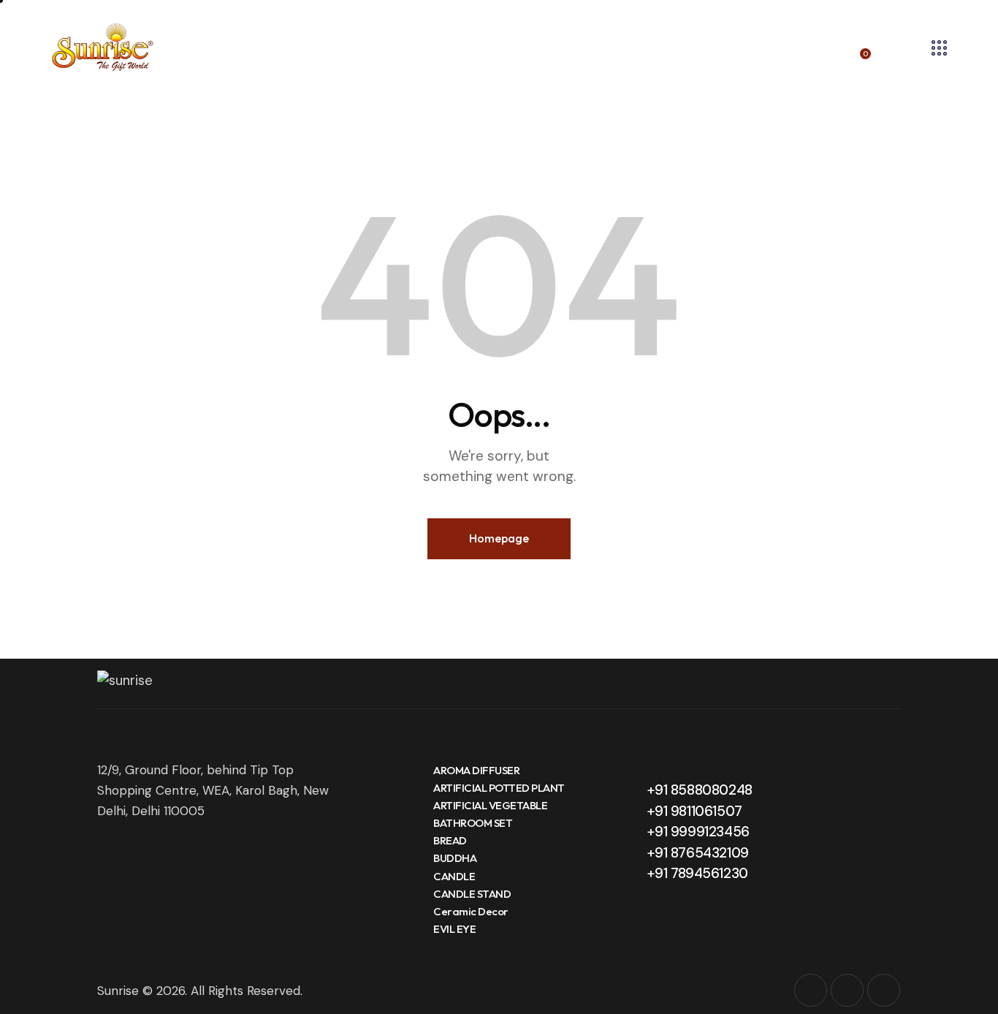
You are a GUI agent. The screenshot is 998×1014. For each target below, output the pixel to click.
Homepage (499, 538)
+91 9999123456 (698, 831)
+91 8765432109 (697, 853)
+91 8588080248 (699, 790)
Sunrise (118, 991)
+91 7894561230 (697, 873)
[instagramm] (810, 990)
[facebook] (847, 990)
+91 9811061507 (694, 811)
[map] (883, 990)
